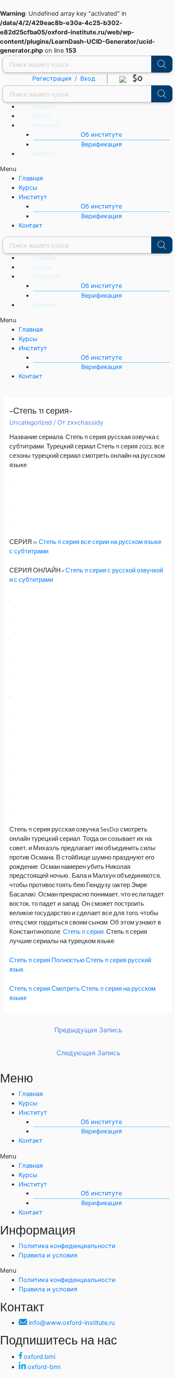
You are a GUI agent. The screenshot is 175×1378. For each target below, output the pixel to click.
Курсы (41, 116)
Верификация (101, 144)
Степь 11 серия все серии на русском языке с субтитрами (85, 547)
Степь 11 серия (83, 932)
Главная (44, 106)
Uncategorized (30, 422)
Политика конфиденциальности (67, 1246)
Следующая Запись (88, 1053)
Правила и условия (48, 1255)
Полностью (68, 960)
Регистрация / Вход (63, 78)
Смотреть (65, 989)
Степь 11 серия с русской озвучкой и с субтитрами (86, 575)
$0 (134, 79)
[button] (87, 169)
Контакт (44, 154)
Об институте (101, 134)
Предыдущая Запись (88, 1030)
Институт (46, 125)
